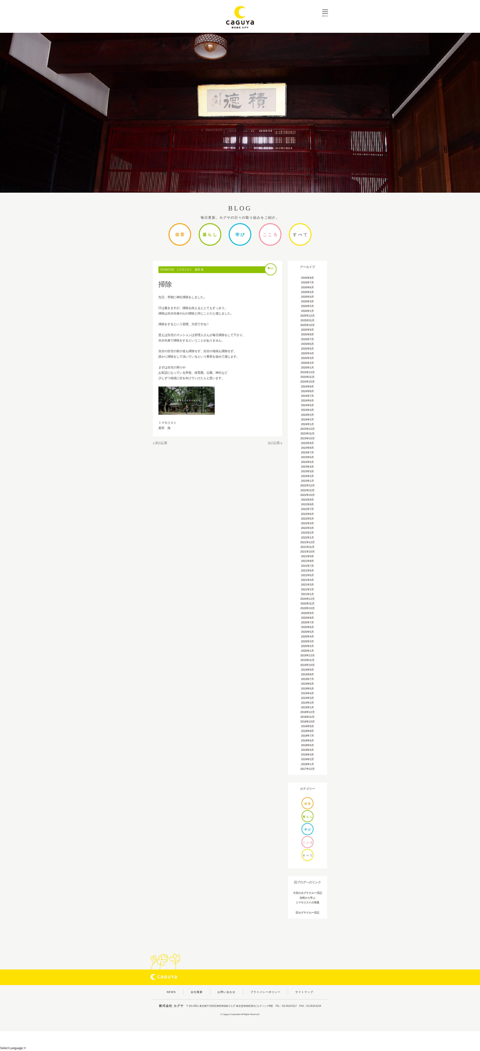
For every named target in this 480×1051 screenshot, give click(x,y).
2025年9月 (307, 329)
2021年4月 (307, 579)
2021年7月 (307, 565)
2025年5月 (307, 348)
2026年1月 (307, 310)
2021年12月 (307, 542)
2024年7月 (307, 395)
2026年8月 (307, 277)
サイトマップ (304, 991)
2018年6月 (307, 740)
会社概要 (197, 991)
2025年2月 (307, 362)
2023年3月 (307, 471)
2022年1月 (307, 537)
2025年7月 (307, 339)
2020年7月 (307, 622)
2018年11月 (307, 716)
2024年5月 (307, 405)
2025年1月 (307, 367)
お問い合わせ (227, 991)
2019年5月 (307, 688)
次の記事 (274, 442)
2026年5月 (307, 291)
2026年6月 (307, 287)
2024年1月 (307, 424)
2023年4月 (307, 466)
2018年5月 (307, 745)
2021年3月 (307, 584)
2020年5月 (307, 631)
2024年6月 (307, 400)
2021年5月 (307, 575)
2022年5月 (307, 518)
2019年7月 (307, 678)
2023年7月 (307, 452)
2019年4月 (307, 693)
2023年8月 (307, 447)
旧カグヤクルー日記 (307, 912)
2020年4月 (307, 636)
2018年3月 (307, 754)
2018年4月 (307, 749)
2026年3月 (307, 301)
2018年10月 (307, 721)
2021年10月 (307, 551)
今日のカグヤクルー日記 (307, 892)
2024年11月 (307, 376)
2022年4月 (307, 523)
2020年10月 (307, 608)
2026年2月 (307, 306)
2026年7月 (307, 282)
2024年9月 (307, 386)
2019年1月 (307, 707)
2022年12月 (307, 485)
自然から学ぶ (307, 897)
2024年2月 (307, 419)
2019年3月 (307, 697)
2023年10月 (307, 438)
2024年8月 (307, 391)
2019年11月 (307, 660)
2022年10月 (307, 494)
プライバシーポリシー (265, 991)
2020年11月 (307, 603)
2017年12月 (307, 768)
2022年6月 (307, 513)
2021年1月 (307, 594)
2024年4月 (307, 409)
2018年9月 (307, 726)
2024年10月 (307, 381)
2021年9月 (307, 556)
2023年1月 (307, 480)
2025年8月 (307, 334)
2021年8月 (307, 560)
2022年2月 (307, 532)
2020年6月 (307, 627)
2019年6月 (307, 683)
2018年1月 (307, 764)
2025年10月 (307, 324)
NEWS (171, 991)
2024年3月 (307, 414)
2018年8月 (307, 730)
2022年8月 (307, 504)
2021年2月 (307, 589)
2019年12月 (307, 655)
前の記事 (161, 442)
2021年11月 (307, 546)
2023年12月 (307, 428)
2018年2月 (307, 759)
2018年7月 (307, 735)
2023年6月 (307, 457)
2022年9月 (307, 499)
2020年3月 (307, 641)
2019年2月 (307, 702)
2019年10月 (307, 664)
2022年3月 (307, 527)
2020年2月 (307, 646)
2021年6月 (307, 570)
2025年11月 (307, 320)
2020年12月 (307, 598)
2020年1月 (307, 650)
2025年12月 (307, 315)
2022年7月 (307, 509)
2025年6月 (307, 343)
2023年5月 (307, 461)
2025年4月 (307, 353)
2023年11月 (307, 433)
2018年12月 (307, 711)
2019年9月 (307, 669)
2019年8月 (307, 674)
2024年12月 (307, 372)
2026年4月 (307, 296)
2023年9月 (307, 443)
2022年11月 (307, 490)
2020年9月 (307, 613)
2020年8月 (307, 617)
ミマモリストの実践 (307, 902)
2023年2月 (307, 476)
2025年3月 (307, 357)
